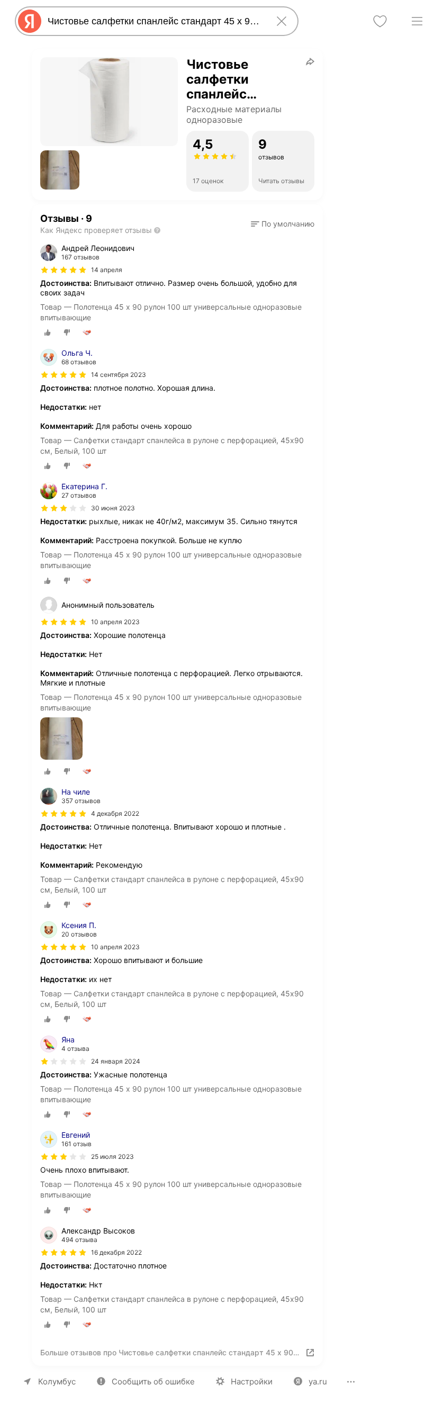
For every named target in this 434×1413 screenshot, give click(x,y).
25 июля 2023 (112, 1156)
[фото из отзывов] (61, 739)
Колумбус (57, 1381)
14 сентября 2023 (118, 375)
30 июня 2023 (113, 508)
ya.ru (318, 1381)
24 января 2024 (115, 1061)
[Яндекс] (29, 21)
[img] (63, 270)
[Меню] (417, 21)
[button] (59, 170)
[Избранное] (380, 21)
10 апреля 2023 (115, 947)
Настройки (252, 1381)
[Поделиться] (310, 61)
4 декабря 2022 (115, 813)
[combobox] (154, 21)
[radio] (47, 332)
